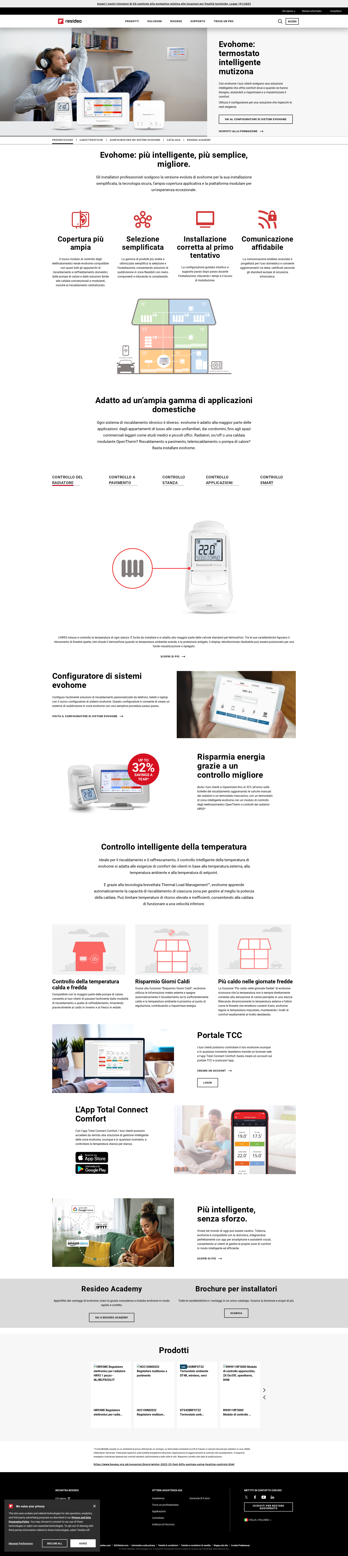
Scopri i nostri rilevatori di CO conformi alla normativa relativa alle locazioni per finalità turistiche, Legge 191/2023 (174, 3)
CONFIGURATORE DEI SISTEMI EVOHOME (135, 140)
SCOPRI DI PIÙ (170, 656)
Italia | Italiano (261, 1520)
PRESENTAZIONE (62, 140)
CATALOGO (174, 140)
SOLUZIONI (154, 21)
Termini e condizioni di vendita (196, 1545)
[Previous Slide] (264, 1397)
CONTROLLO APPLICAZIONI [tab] (219, 479)
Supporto (197, 21)
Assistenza (158, 1498)
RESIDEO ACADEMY (199, 140)
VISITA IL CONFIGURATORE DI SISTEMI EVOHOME (84, 716)
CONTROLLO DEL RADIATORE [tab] (67, 479)
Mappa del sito (221, 1545)
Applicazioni (159, 1511)
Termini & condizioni (168, 1545)
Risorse (176, 21)
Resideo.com (104, 1545)
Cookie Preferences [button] (240, 1545)
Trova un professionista (165, 1504)
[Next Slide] (264, 1390)
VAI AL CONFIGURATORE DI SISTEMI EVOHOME (256, 119)
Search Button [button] (280, 21)
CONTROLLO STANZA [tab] (173, 479)
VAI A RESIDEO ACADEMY (111, 1317)
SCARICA (236, 1313)
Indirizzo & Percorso (163, 1524)
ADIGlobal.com (121, 1545)
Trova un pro (224, 21)
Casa (68, 21)
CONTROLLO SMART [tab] (271, 479)
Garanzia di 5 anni (199, 1498)
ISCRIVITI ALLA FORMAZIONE (238, 131)
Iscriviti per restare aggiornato (268, 1507)
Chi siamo (288, 11)
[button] (174, 578)
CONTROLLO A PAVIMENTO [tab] (122, 479)
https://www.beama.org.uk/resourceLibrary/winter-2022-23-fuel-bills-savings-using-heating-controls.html (164, 1464)
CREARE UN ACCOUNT (211, 1070)
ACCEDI (293, 21)
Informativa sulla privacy (143, 1545)
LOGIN (207, 1082)
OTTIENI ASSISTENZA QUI (172, 1490)
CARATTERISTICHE (91, 140)
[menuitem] (132, 21)
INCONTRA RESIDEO (72, 1490)
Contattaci (158, 1518)
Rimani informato (312, 11)
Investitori (335, 11)
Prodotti (132, 21)
